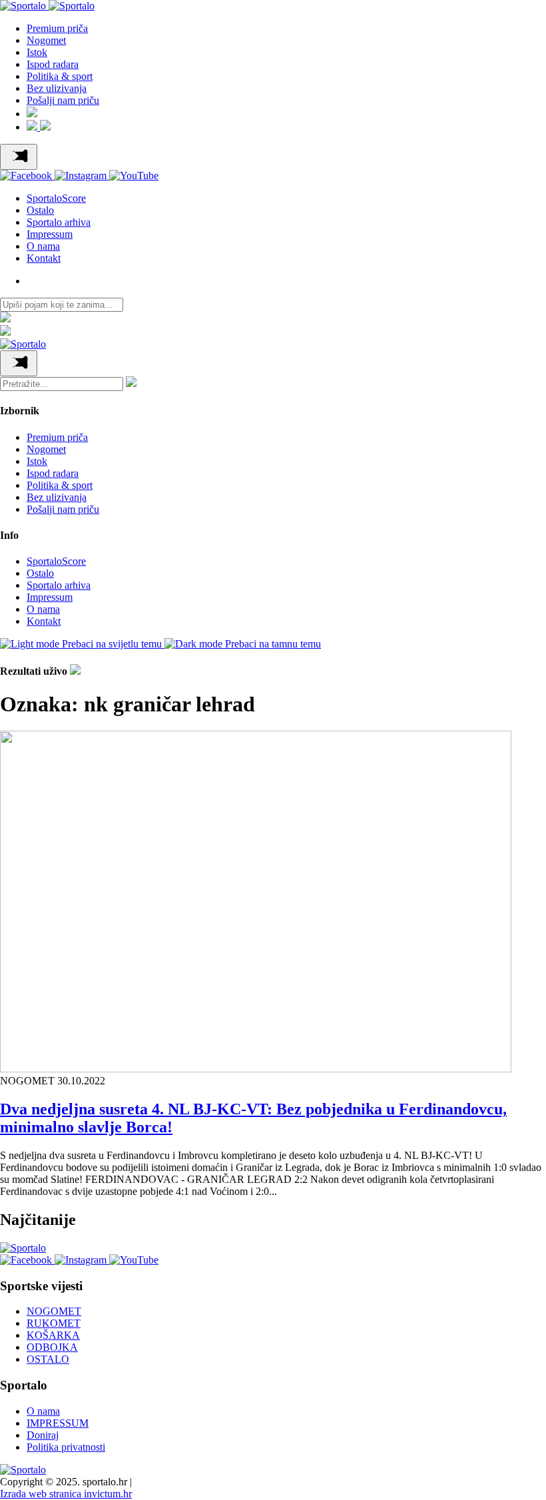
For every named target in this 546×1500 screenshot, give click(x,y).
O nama (43, 246)
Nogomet (46, 40)
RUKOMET (54, 1323)
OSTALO (48, 1359)
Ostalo (40, 210)
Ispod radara (53, 64)
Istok (37, 52)
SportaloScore (56, 198)
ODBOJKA (52, 1347)
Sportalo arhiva (59, 222)
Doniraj (43, 1435)
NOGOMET (54, 1311)
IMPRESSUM (58, 1423)
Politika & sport (60, 76)
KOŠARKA (53, 1335)
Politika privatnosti (66, 1447)
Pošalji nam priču (63, 100)
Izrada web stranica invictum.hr (66, 1493)
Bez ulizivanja (57, 88)
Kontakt (44, 258)
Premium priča (57, 28)
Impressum (50, 234)
